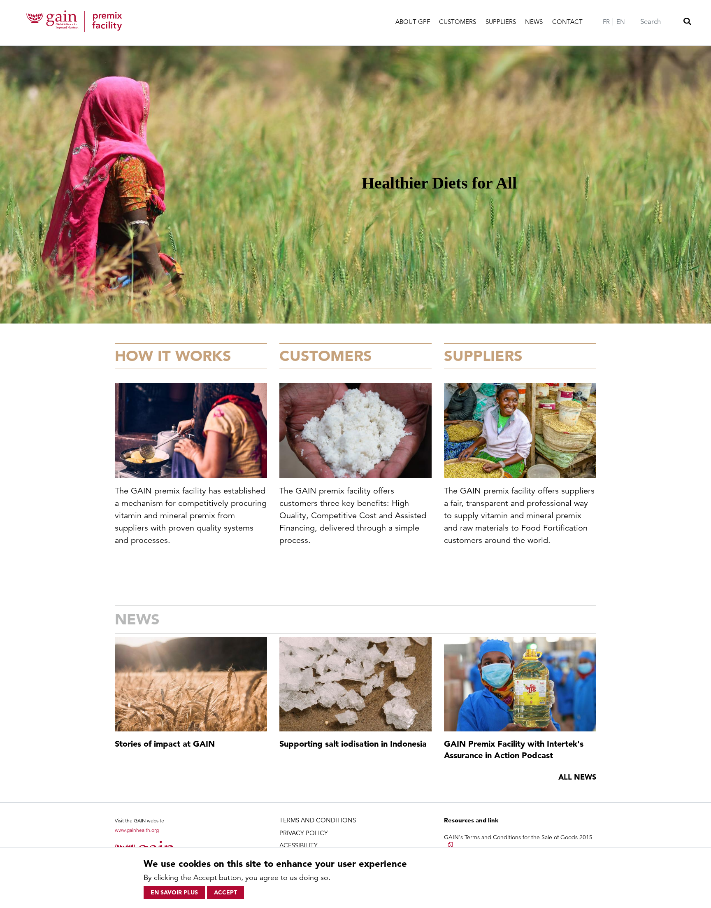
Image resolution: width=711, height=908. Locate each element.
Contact (567, 22)
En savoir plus (174, 892)
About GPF (412, 22)
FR (606, 22)
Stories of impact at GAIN (165, 744)
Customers (457, 22)
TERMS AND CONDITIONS (317, 820)
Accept (225, 892)
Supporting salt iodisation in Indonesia (353, 744)
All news (577, 777)
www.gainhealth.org (137, 830)
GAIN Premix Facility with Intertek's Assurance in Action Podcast (513, 749)
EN (620, 22)
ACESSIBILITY (298, 845)
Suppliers (501, 22)
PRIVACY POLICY (303, 833)
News (534, 22)
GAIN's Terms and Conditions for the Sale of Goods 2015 (518, 837)
